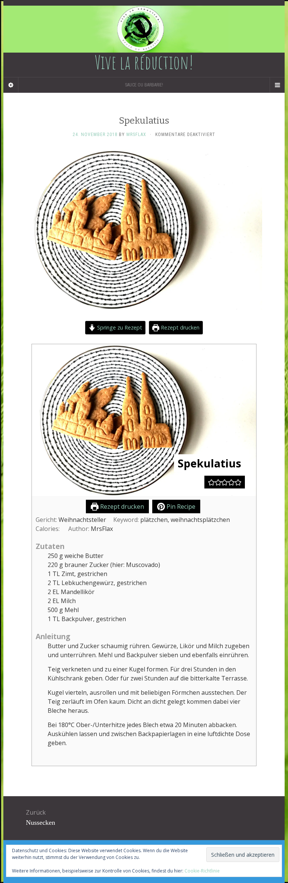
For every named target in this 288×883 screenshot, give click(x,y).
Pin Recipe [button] (180, 506)
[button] (211, 482)
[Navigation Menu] (277, 84)
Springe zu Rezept (119, 327)
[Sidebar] (10, 84)
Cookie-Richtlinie (202, 871)
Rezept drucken (179, 327)
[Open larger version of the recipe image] (144, 420)
